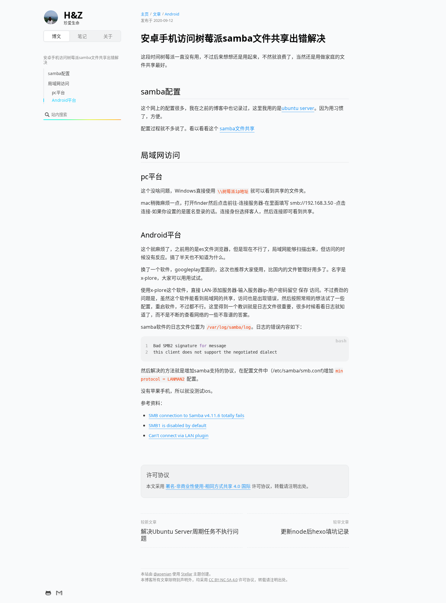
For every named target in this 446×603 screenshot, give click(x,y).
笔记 (82, 36)
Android (172, 14)
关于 (108, 36)
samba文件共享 (237, 128)
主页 (145, 14)
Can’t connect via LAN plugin (178, 435)
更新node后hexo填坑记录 (315, 532)
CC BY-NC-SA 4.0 (223, 579)
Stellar (186, 574)
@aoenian (162, 574)
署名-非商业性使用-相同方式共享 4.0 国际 (208, 486)
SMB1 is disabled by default (177, 425)
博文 (56, 36)
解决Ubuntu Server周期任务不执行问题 (189, 535)
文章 (157, 14)
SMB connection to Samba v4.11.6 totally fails (196, 415)
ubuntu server (298, 108)
